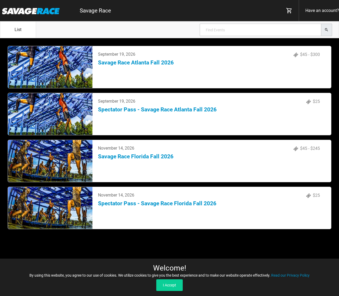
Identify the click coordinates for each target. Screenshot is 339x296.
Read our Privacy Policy (290, 275)
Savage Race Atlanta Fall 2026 (136, 62)
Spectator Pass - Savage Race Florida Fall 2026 (157, 203)
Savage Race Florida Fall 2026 (135, 156)
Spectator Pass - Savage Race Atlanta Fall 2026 (157, 109)
